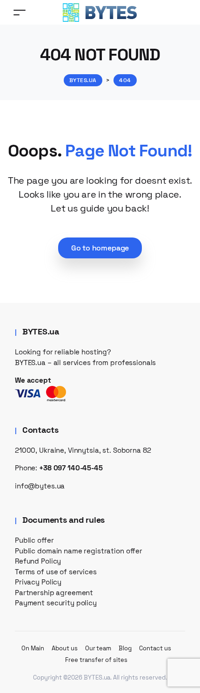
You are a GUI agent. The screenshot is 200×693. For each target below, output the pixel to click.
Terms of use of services (56, 571)
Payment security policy (56, 602)
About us (65, 648)
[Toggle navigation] (19, 12)
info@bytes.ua (40, 485)
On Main (32, 648)
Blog (125, 648)
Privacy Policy (38, 582)
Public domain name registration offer (78, 550)
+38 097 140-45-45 (71, 467)
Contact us (155, 648)
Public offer (34, 540)
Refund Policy (38, 561)
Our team (98, 648)
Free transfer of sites (96, 660)
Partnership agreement (54, 592)
